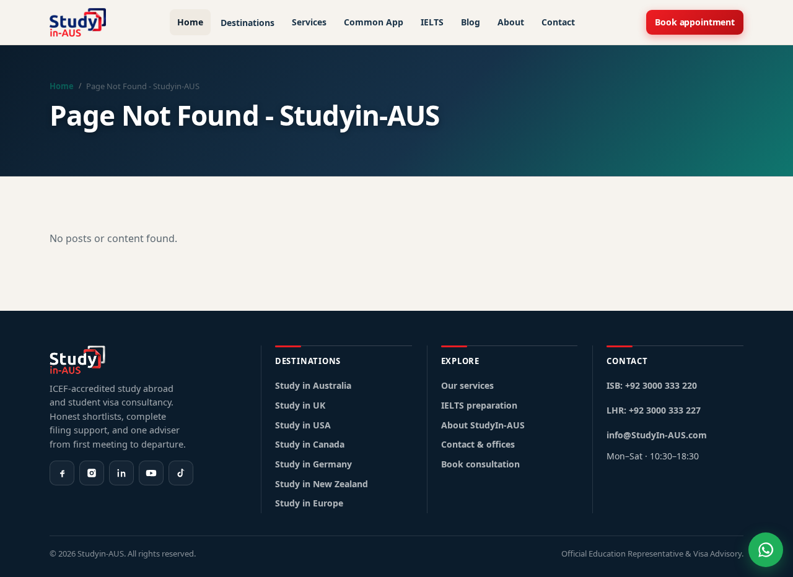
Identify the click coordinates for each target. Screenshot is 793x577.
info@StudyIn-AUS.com (657, 435)
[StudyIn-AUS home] (78, 22)
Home (190, 22)
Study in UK (300, 405)
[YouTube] (151, 473)
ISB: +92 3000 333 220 (652, 385)
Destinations (247, 22)
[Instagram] (91, 473)
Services (309, 22)
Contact (558, 22)
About (510, 22)
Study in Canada (309, 444)
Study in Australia (313, 385)
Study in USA (303, 425)
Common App (373, 22)
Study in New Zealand (321, 484)
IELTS (432, 22)
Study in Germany (313, 464)
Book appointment (695, 22)
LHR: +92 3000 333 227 (654, 410)
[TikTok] (181, 473)
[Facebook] (62, 473)
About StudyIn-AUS (483, 425)
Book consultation (480, 464)
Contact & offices (478, 444)
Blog (470, 22)
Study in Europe (309, 503)
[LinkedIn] (121, 473)
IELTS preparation (479, 405)
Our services (467, 385)
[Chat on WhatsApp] (765, 549)
